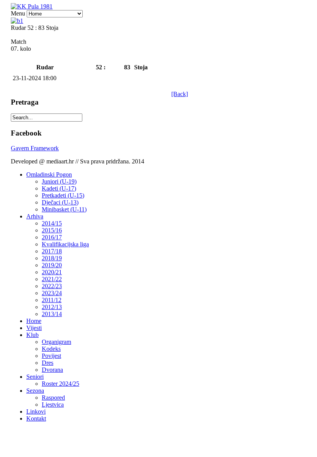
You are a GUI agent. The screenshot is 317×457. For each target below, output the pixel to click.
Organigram (56, 341)
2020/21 (52, 272)
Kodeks (51, 348)
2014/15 (52, 223)
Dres (47, 362)
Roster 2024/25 (60, 383)
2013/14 (52, 314)
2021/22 (52, 279)
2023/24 (52, 293)
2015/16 (52, 230)
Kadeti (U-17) (59, 188)
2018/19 (52, 258)
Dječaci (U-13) (60, 202)
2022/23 (52, 286)
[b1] (17, 20)
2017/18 (52, 251)
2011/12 (51, 300)
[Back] (179, 94)
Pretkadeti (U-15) (63, 195)
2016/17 (52, 237)
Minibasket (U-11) (64, 209)
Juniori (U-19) (59, 181)
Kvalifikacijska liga (65, 244)
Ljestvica (53, 404)
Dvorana (52, 369)
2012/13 (52, 307)
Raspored (53, 397)
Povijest (51, 355)
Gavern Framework (35, 148)
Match (18, 41)
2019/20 (52, 265)
